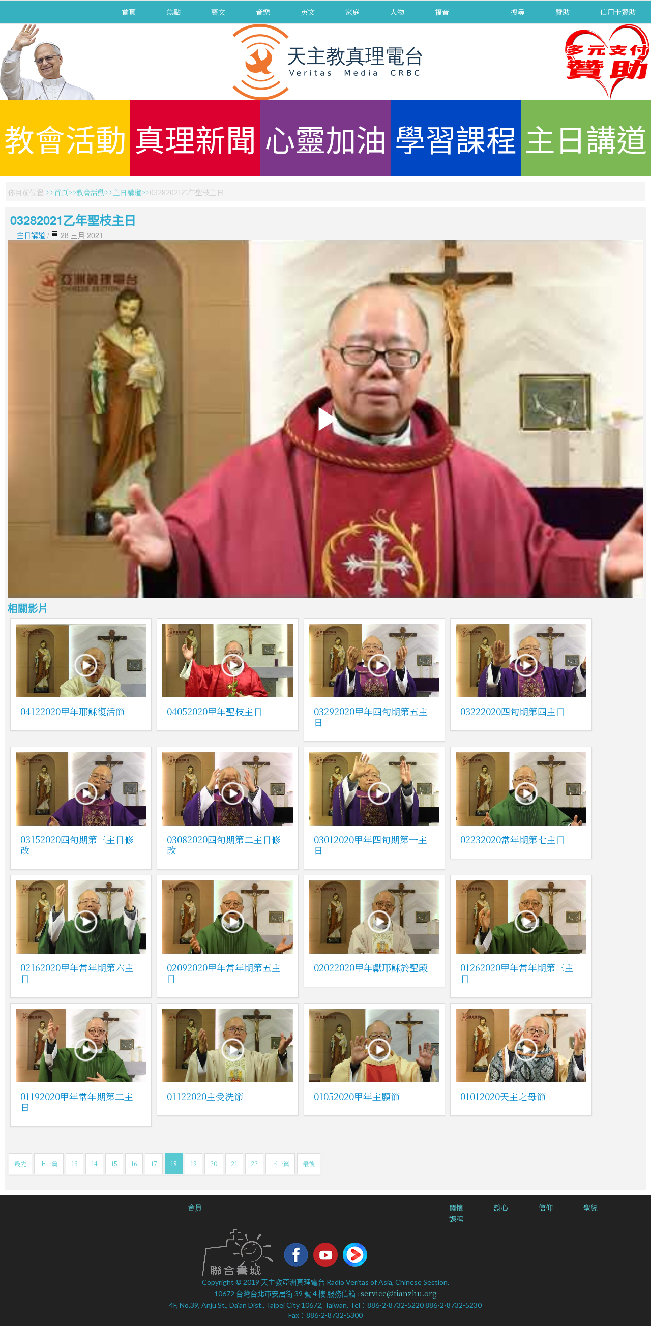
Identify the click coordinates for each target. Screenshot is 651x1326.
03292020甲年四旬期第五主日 (371, 716)
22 (254, 1163)
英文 (308, 12)
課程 (456, 1219)
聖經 (590, 1207)
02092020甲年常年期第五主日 (224, 973)
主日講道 (586, 138)
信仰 (546, 1207)
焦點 (173, 12)
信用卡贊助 (618, 12)
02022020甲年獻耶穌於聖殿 (371, 967)
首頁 (129, 12)
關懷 (456, 1207)
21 (234, 1163)
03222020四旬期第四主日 (512, 711)
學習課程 (456, 138)
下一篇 (280, 1163)
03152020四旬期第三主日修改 (77, 845)
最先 (20, 1163)
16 (134, 1163)
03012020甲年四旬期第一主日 (370, 845)
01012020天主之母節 (503, 1096)
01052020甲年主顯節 (357, 1096)
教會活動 (65, 138)
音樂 (263, 12)
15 (114, 1163)
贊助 (562, 12)
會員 (195, 1207)
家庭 (352, 12)
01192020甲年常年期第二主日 (76, 1101)
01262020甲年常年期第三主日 (517, 973)
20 (214, 1163)
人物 (397, 12)
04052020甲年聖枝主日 (214, 711)
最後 (309, 1163)
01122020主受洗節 (205, 1096)
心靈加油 (325, 138)
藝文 (218, 12)
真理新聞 (195, 138)
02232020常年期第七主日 (512, 839)
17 (154, 1163)
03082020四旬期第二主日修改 (224, 845)
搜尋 (518, 12)
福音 (442, 12)
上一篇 (49, 1163)
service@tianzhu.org (399, 1293)
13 (74, 1163)
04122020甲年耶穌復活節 (72, 711)
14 (94, 1163)
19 (193, 1163)
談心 (501, 1207)
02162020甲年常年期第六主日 (77, 973)
